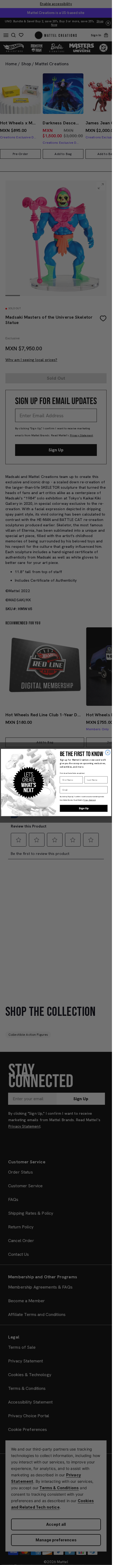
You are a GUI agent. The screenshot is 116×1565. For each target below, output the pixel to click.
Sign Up (83, 808)
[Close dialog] (107, 752)
